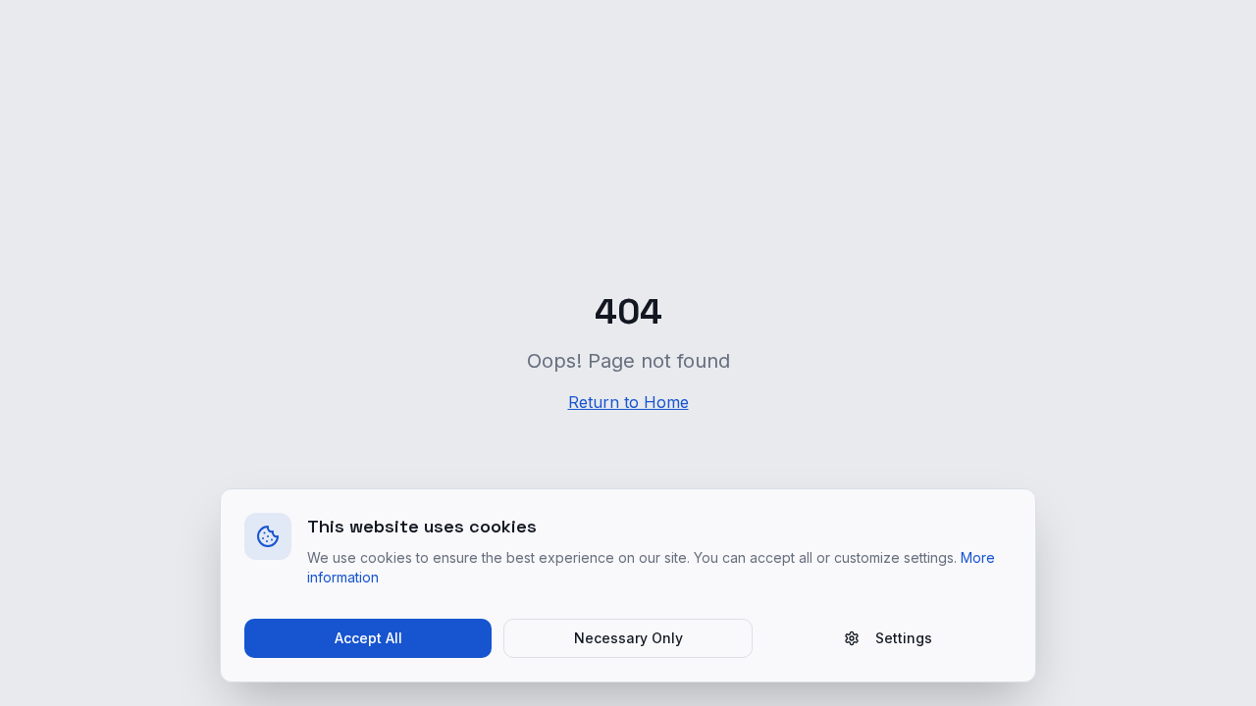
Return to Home (628, 402)
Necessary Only (628, 638)
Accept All (368, 638)
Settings (903, 638)
